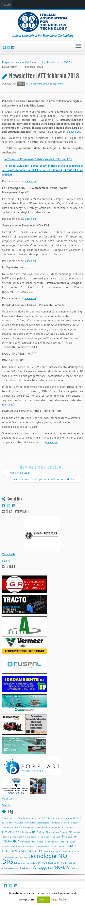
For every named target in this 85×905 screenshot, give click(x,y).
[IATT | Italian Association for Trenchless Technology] (42, 22)
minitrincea (25, 831)
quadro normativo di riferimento (18, 846)
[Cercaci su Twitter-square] (9, 47)
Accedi (6, 4)
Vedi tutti (8, 799)
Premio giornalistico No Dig (16, 836)
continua (8, 404)
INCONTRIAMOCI (11, 831)
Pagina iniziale (10, 62)
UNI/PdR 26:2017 (47, 862)
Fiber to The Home (51, 827)
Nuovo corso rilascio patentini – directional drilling (46, 479)
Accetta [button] (43, 899)
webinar (75, 867)
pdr (43, 831)
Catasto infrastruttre (25, 822)
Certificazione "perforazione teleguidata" (57, 822)
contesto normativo (31, 827)
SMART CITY (32, 850)
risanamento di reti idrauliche (49, 846)
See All (6, 561)
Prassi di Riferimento (70, 831)
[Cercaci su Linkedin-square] (13, 47)
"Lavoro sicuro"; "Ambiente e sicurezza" (21, 818)
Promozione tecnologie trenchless (37, 841)
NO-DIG (36, 831)
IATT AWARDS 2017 (71, 827)
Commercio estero (11, 827)
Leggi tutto (58, 899)
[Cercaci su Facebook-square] (5, 47)
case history (8, 822)
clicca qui (74, 132)
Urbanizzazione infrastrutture (17, 867)
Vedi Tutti (8, 554)
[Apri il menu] (78, 46)
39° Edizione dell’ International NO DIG (61, 818)
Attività (26, 62)
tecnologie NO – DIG (37, 858)
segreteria (58, 83)
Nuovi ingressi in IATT (21, 473)
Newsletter (53, 62)
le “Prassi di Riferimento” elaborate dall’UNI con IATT (38, 159)
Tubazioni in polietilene (25, 862)
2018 (66, 62)
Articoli (38, 62)
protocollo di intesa (65, 841)
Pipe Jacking (52, 831)
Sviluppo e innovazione (55, 851)
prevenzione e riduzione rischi (46, 836)
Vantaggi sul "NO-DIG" (51, 867)
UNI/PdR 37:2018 (66, 862)
